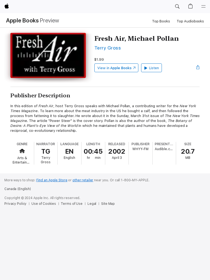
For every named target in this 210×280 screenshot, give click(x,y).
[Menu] (203, 6)
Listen (154, 68)
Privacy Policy (15, 204)
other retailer (82, 180)
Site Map (108, 204)
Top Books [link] (161, 21)
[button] (177, 6)
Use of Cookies (43, 204)
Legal (92, 204)
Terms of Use (72, 204)
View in (114, 68)
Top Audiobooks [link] (190, 21)
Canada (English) (17, 189)
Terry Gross (107, 48)
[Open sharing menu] (198, 68)
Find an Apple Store (52, 180)
